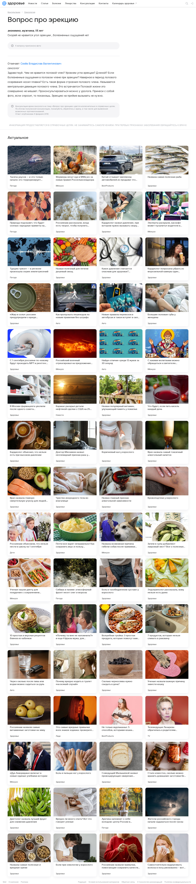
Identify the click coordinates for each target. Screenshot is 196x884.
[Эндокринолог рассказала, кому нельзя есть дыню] (166, 579)
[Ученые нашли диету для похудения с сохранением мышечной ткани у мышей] (29, 579)
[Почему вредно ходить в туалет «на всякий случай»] (75, 671)
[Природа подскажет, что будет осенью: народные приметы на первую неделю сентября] (29, 213)
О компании (14, 882)
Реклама (24, 882)
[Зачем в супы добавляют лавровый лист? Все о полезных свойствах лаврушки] (166, 534)
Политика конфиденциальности (177, 882)
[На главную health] (15, 3)
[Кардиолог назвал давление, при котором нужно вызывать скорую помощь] (120, 213)
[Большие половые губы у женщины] (166, 304)
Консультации (14, 12)
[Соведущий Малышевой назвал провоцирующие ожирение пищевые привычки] (120, 763)
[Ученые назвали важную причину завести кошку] (166, 671)
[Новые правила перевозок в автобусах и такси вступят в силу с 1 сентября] (120, 304)
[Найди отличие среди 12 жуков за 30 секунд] (120, 350)
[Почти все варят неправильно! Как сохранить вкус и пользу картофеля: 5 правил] (75, 534)
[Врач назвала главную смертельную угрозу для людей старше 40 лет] (29, 488)
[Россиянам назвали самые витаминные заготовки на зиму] (29, 717)
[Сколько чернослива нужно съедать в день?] (120, 671)
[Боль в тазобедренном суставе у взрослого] (120, 579)
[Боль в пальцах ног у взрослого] (75, 763)
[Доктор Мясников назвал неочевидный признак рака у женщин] (75, 442)
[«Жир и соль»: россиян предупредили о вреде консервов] (29, 304)
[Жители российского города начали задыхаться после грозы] (166, 809)
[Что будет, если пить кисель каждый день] (166, 396)
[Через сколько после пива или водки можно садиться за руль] (29, 671)
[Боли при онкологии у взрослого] (75, 855)
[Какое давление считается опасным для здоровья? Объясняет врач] (120, 258)
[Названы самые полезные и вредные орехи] (29, 855)
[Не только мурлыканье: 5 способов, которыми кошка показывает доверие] (120, 717)
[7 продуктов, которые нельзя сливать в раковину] (166, 625)
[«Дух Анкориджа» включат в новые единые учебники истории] (29, 763)
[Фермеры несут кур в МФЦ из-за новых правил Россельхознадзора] (75, 167)
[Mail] (4, 3)
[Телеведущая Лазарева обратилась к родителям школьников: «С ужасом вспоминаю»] (166, 717)
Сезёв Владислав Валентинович (41, 63)
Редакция (82, 882)
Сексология (29, 12)
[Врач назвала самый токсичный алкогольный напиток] (166, 442)
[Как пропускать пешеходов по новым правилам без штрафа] (75, 304)
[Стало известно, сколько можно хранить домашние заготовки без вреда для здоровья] (166, 763)
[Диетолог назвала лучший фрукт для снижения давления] (29, 809)
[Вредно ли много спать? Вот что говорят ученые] (75, 809)
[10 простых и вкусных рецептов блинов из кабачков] (29, 625)
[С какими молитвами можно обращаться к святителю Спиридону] (166, 350)
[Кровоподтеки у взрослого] (166, 488)
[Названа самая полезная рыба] (166, 167)
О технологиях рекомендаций (149, 882)
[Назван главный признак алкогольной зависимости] (120, 488)
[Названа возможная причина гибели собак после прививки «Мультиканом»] (120, 534)
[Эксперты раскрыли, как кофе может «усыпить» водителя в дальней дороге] (166, 213)
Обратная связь (128, 882)
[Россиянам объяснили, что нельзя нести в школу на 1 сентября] (29, 534)
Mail (4, 882)
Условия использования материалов (104, 882)
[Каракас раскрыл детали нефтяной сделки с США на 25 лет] (75, 396)
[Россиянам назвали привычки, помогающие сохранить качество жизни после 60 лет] (120, 855)
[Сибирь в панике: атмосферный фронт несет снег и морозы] (75, 579)
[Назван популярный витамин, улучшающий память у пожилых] (120, 396)
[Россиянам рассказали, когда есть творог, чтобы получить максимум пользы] (75, 213)
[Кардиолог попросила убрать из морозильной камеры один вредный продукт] (166, 258)
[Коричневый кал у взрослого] (120, 442)
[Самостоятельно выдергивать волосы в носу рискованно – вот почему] (166, 855)
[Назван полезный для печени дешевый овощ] (75, 258)
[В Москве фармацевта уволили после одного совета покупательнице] (29, 396)
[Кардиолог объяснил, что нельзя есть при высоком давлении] (29, 442)
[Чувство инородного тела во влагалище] (75, 488)
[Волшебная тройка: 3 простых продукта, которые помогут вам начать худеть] (120, 625)
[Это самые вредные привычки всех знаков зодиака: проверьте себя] (75, 717)
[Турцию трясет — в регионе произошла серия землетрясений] (29, 258)
